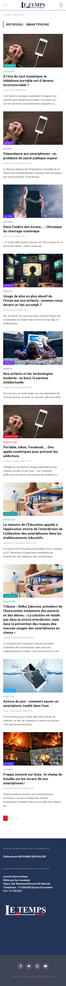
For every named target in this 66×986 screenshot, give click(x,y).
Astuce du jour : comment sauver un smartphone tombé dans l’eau (30, 704)
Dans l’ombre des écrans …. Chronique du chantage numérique (32, 229)
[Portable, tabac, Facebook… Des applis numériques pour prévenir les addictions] (33, 421)
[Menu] (5, 5)
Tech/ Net (9, 66)
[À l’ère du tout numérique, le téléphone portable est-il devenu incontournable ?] (33, 50)
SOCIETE (8, 143)
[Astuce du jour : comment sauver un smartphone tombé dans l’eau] (33, 675)
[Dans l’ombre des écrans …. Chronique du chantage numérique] (33, 201)
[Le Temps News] (33, 5)
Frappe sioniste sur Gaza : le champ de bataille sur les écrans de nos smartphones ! (32, 779)
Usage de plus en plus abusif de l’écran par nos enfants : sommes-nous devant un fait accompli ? (33, 300)
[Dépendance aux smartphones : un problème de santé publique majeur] (33, 128)
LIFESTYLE (9, 691)
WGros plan (10, 436)
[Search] (61, 5)
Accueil (6, 15)
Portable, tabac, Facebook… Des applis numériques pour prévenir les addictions (30, 451)
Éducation (10, 514)
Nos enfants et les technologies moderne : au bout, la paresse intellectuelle (28, 378)
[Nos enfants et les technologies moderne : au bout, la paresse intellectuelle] (33, 348)
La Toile (8, 216)
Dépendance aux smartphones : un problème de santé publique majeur (30, 156)
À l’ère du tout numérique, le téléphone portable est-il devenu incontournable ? (28, 80)
